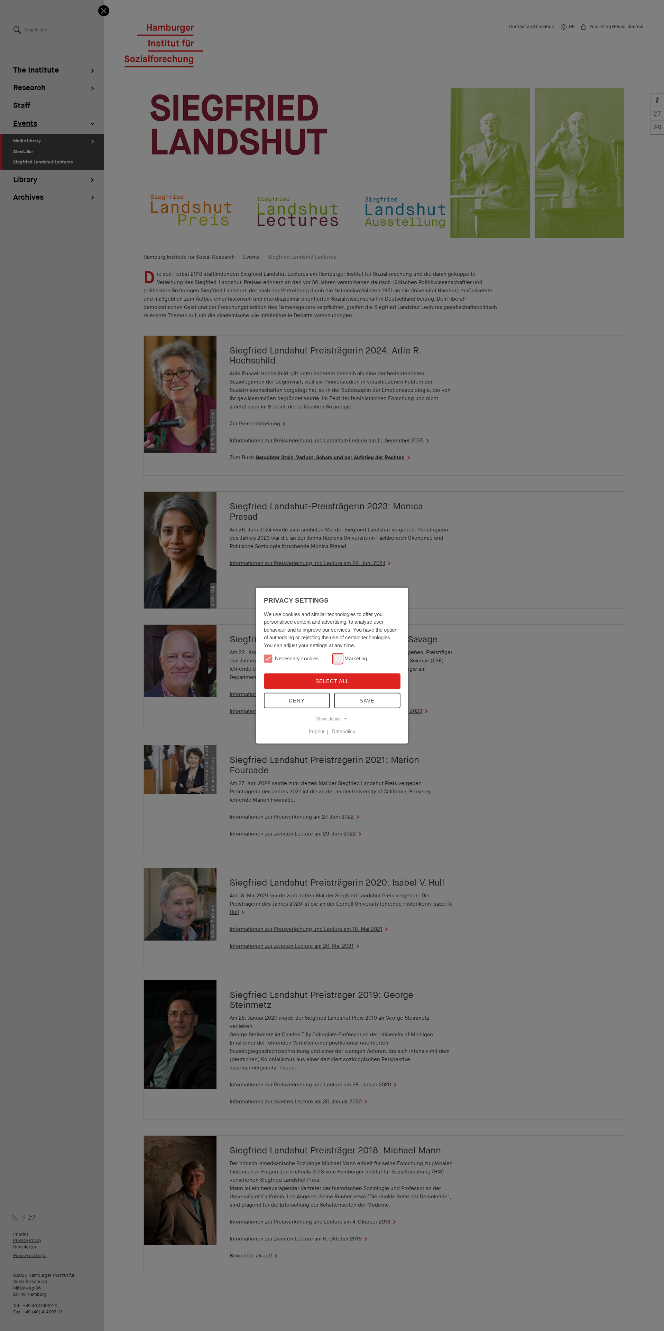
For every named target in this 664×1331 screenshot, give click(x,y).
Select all (332, 681)
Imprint (316, 731)
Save (367, 701)
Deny (297, 701)
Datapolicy (344, 731)
